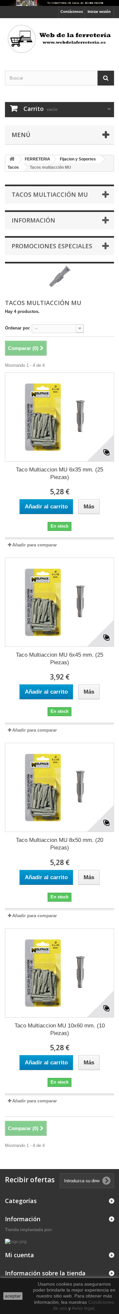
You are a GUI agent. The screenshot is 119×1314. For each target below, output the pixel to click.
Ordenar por (17, 328)
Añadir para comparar (34, 544)
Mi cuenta (19, 1255)
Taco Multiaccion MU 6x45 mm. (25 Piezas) (59, 659)
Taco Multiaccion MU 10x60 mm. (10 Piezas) (60, 1029)
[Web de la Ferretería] (59, 38)
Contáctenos (71, 12)
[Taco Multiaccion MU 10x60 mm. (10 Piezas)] (59, 973)
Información (33, 220)
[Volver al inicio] (12, 159)
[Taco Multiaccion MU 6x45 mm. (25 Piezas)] (59, 602)
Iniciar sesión (99, 12)
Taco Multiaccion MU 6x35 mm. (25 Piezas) (59, 473)
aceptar (13, 1295)
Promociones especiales (52, 246)
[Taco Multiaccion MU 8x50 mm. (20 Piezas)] (59, 787)
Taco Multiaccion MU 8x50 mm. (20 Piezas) (59, 844)
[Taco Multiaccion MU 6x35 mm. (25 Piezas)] (59, 417)
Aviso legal (83, 1308)
